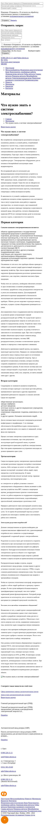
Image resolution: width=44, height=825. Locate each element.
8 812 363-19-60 (7, 767)
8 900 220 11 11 (6, 779)
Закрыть (13, 20)
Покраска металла (19, 76)
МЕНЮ (4, 64)
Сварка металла (7, 809)
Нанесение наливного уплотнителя (23, 79)
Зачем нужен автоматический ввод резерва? (16, 695)
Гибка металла (29, 74)
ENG (6, 60)
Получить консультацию (10, 62)
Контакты (9, 88)
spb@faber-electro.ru (8, 771)
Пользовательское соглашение (13, 815)
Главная (8, 119)
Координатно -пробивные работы (23, 72)
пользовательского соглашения (22, 16)
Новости (8, 82)
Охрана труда (30, 815)
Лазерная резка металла (14, 74)
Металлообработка (12, 70)
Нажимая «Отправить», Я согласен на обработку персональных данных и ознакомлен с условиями (21, 47)
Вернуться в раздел (8, 127)
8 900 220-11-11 (7, 753)
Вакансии (9, 86)
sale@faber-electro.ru (21, 58)
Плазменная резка (31, 80)
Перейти (4, 715)
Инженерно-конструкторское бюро (14, 803)
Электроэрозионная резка (22, 78)
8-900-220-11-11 (7, 58)
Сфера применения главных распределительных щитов (19, 692)
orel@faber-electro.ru (8, 757)
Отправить (5, 20)
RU (2, 60)
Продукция (9, 68)
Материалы (9, 84)
